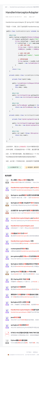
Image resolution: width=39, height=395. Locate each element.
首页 (6, 7)
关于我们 (28, 352)
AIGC (25, 17)
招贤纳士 (35, 352)
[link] (6, 7)
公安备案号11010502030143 (16, 354)
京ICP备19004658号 (30, 354)
